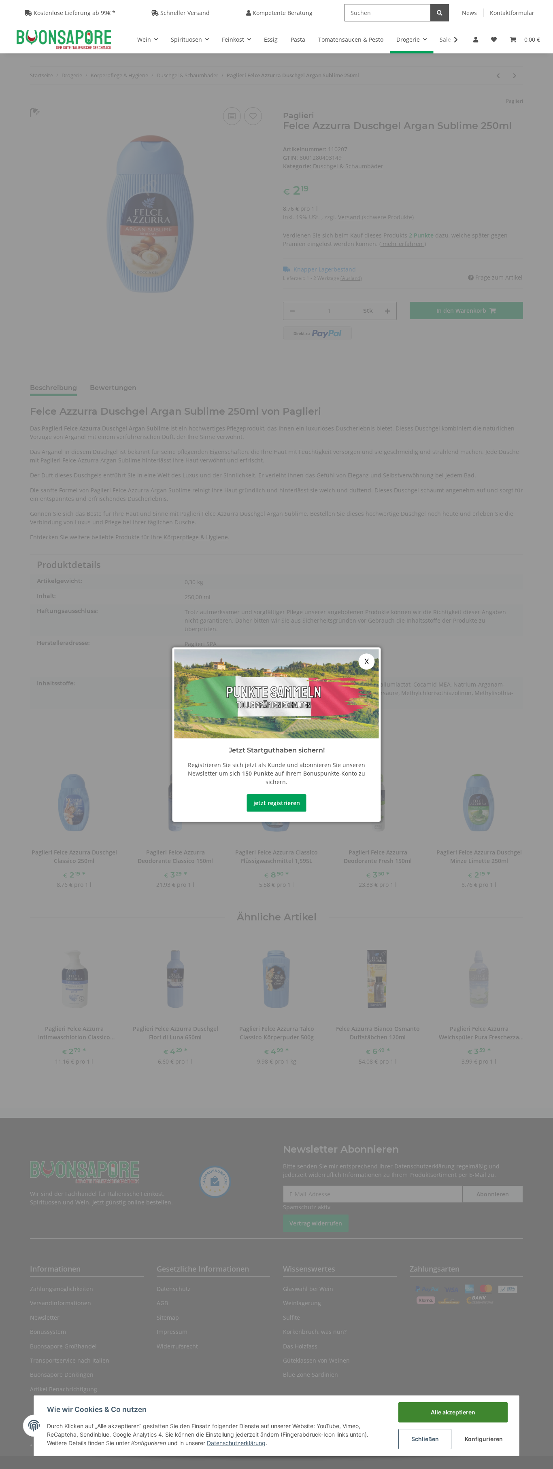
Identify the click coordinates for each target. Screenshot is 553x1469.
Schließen (425, 1438)
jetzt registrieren (276, 803)
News (469, 13)
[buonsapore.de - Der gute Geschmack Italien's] (63, 39)
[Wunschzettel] (494, 39)
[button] (476, 39)
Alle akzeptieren (453, 1412)
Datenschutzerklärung (236, 1442)
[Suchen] (439, 12)
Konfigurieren (484, 1438)
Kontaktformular (512, 13)
